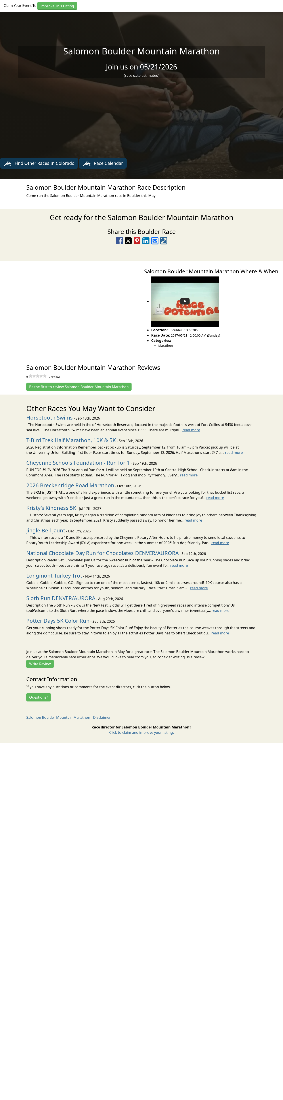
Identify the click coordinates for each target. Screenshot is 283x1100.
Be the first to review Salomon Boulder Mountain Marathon (79, 386)
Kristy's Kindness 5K (51, 507)
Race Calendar (108, 163)
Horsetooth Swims (49, 417)
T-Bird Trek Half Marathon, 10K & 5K (71, 440)
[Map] (71, 307)
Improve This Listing (57, 6)
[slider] (37, 376)
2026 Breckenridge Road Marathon (70, 485)
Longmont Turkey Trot (54, 575)
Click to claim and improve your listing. (141, 732)
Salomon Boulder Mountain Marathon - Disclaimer (68, 717)
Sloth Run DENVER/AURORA (60, 598)
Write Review (40, 663)
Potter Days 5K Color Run (58, 620)
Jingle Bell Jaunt (45, 530)
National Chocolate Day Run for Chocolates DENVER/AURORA (102, 553)
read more (191, 430)
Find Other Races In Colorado (44, 163)
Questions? (38, 697)
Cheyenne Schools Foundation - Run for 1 (78, 462)
